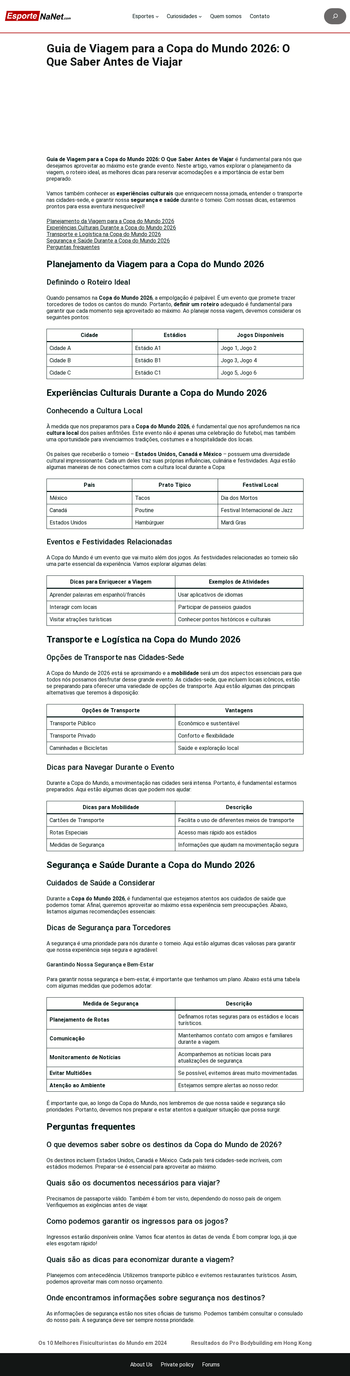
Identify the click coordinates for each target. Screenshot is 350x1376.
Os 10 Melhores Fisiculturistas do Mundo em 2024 (102, 1343)
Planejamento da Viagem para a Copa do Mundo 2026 (110, 221)
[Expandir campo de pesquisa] (335, 16)
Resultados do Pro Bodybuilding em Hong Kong (251, 1343)
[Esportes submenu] (157, 16)
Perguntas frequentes (73, 247)
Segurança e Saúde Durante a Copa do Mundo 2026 (108, 240)
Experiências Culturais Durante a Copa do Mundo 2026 (111, 227)
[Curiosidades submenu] (200, 16)
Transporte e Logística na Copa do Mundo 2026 (103, 234)
